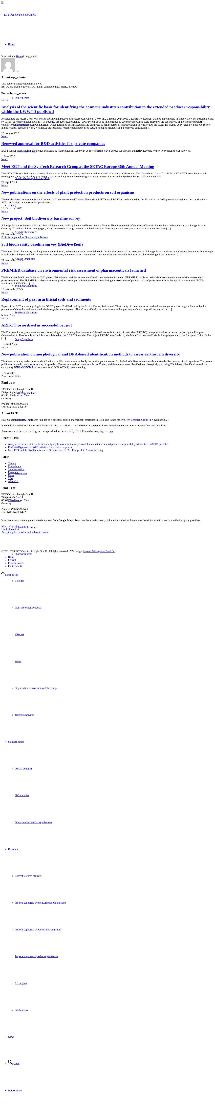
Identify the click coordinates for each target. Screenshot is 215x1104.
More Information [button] (10, 526)
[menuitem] (111, 607)
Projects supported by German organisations (24, 237)
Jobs (10, 478)
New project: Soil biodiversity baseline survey (40, 218)
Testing (12, 463)
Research (13, 472)
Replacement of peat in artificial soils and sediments (46, 299)
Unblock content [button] (10, 529)
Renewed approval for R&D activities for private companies (53, 143)
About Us (13, 481)
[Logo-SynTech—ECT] (18, 14)
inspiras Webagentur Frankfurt (99, 551)
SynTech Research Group (134, 419)
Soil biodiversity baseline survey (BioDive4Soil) (42, 244)
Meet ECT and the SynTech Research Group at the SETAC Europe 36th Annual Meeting (77, 166)
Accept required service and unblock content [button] (25, 532)
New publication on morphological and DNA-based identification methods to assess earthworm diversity (90, 354)
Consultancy (14, 466)
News (4, 99)
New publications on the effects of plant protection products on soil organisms (68, 192)
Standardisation (16, 469)
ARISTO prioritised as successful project (36, 325)
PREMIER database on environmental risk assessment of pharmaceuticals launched (73, 270)
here (111, 431)
